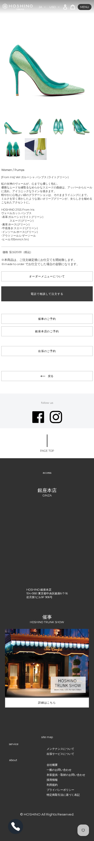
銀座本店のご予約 (47, 331)
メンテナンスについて (60, 749)
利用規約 (52, 785)
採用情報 (52, 780)
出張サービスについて (60, 754)
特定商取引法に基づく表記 (63, 795)
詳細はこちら (47, 702)
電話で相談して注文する (47, 294)
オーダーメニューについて (47, 276)
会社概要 (52, 765)
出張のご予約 (47, 351)
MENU (84, 7)
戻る (51, 376)
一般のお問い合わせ (59, 770)
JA (40, 7)
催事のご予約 (47, 319)
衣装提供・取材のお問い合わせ (66, 775)
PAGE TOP (47, 450)
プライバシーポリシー (60, 790)
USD (52, 7)
